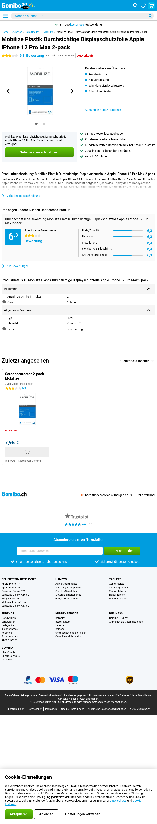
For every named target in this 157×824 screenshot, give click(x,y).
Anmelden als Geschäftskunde (126, 621)
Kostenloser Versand (29, 460)
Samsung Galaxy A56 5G (15, 594)
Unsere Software (11, 656)
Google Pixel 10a (11, 598)
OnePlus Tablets (118, 598)
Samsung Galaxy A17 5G (15, 605)
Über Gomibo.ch (15, 709)
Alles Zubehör (9, 640)
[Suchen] (150, 16)
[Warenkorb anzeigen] (151, 6)
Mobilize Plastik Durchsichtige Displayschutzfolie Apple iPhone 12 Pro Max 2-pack (102, 32)
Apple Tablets (116, 583)
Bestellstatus (62, 621)
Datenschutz (9, 659)
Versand (60, 629)
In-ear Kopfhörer (10, 629)
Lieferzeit (60, 625)
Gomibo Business (118, 618)
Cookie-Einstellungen (72, 709)
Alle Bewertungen (18, 266)
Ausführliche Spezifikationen (103, 109)
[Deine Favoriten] (143, 6)
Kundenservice (66, 613)
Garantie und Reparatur (68, 636)
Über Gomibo (9, 652)
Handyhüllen (9, 618)
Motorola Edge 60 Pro (14, 602)
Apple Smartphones (66, 583)
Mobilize (48, 32)
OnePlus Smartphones (67, 591)
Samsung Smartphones (68, 587)
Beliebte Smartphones (19, 579)
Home (5, 32)
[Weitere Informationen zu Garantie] (4, 301)
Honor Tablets (117, 594)
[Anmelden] (135, 6)
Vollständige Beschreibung (23, 195)
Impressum (51, 709)
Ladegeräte (8, 625)
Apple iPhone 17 (11, 583)
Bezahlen (60, 618)
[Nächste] (72, 91)
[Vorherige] (8, 91)
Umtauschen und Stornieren (70, 632)
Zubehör (17, 32)
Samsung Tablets (118, 587)
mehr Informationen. (115, 702)
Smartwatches (10, 636)
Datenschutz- (118, 800)
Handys (61, 579)
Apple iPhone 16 (11, 587)
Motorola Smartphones (68, 594)
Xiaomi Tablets (117, 591)
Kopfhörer (7, 632)
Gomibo (7, 647)
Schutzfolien (32, 32)
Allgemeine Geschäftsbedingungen (107, 709)
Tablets (115, 579)
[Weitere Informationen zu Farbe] (4, 328)
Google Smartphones (67, 598)
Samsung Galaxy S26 (13, 591)
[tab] (36, 124)
